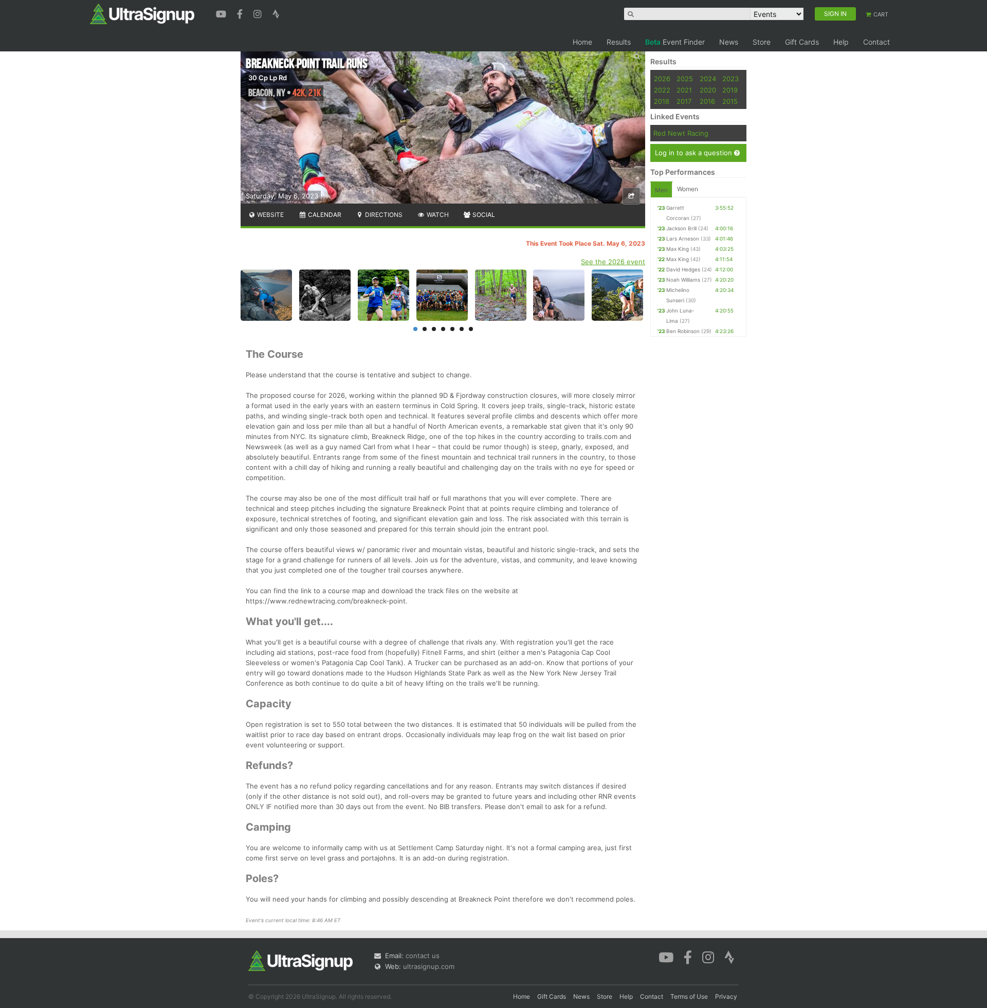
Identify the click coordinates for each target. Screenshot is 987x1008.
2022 (662, 90)
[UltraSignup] (142, 13)
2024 (708, 79)
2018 (661, 101)
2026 (662, 79)
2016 (707, 101)
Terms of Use (689, 996)
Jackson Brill (681, 228)
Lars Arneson (682, 238)
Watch (437, 214)
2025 (685, 79)
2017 (684, 101)
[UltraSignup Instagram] (258, 13)
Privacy (726, 996)
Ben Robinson (683, 331)
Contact (876, 42)
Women (687, 189)
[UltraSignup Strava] (276, 13)
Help (841, 42)
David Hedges (683, 269)
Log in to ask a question (694, 153)
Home (582, 42)
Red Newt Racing (680, 133)
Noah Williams (683, 280)
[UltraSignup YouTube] (222, 13)
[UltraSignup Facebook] (241, 13)
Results (619, 42)
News (728, 42)
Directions (383, 214)
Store (762, 42)
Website (269, 214)
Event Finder (675, 42)
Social (483, 214)
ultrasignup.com (428, 966)
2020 (708, 90)
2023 (730, 79)
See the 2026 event (613, 262)
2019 (730, 90)
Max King (677, 249)
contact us (423, 955)
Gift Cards (802, 42)
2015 (730, 101)
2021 (684, 90)
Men (661, 190)
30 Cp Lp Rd (267, 78)
